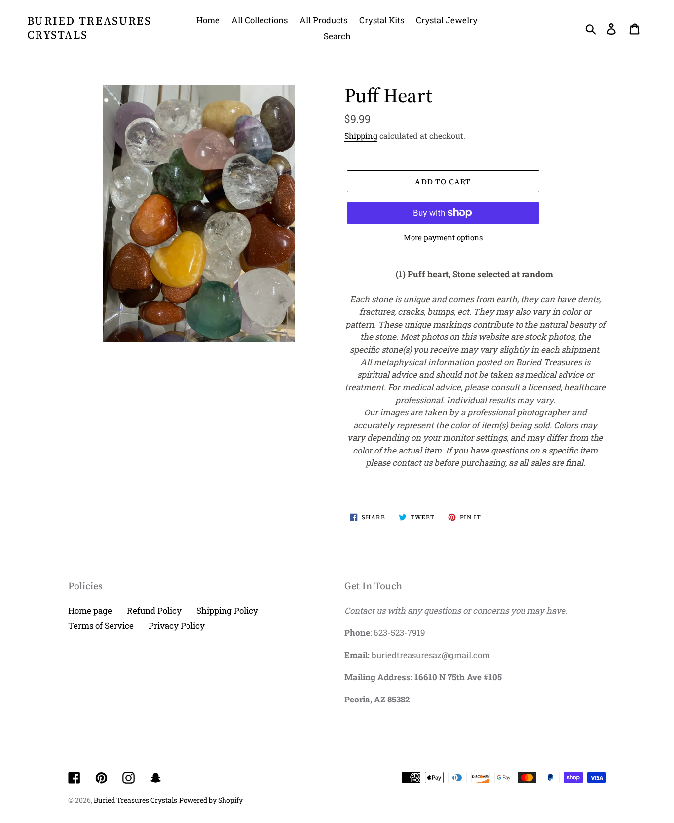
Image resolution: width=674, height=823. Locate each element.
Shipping (360, 135)
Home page (90, 610)
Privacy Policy (177, 625)
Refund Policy (154, 610)
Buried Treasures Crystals (89, 27)
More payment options (443, 237)
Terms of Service (101, 625)
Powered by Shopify (211, 800)
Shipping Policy (227, 610)
